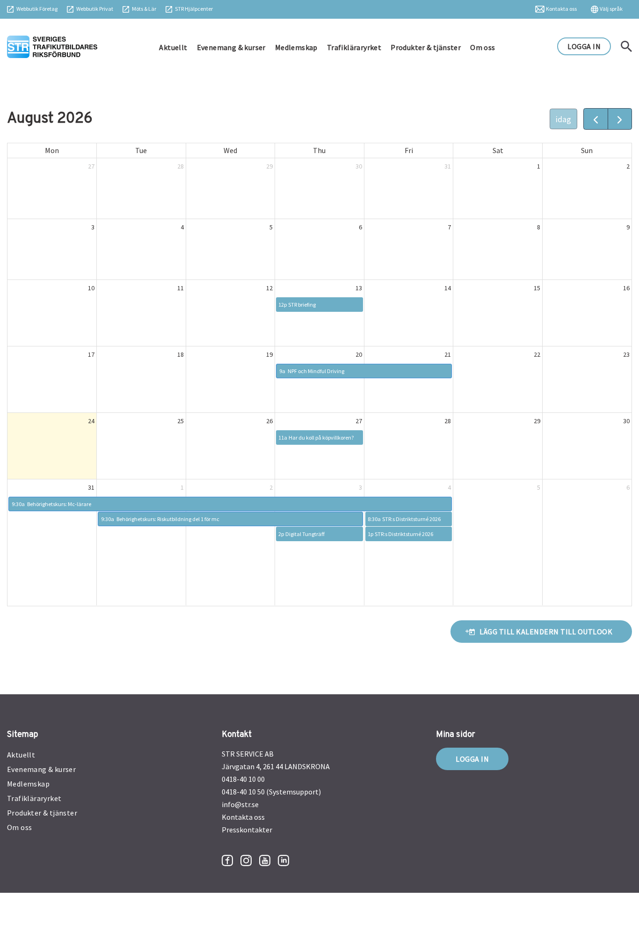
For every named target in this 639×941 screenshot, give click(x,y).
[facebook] (227, 860)
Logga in (472, 759)
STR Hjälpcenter (194, 8)
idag (563, 119)
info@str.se (240, 804)
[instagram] (246, 860)
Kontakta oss (561, 8)
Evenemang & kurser (231, 47)
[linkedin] (283, 860)
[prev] (595, 119)
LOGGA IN (584, 46)
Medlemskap (296, 47)
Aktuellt (173, 47)
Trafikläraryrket (354, 47)
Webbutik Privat (94, 8)
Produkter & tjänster (426, 47)
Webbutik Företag (37, 8)
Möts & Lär (144, 8)
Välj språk (611, 8)
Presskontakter (247, 829)
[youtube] (264, 860)
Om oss (482, 47)
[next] (620, 119)
